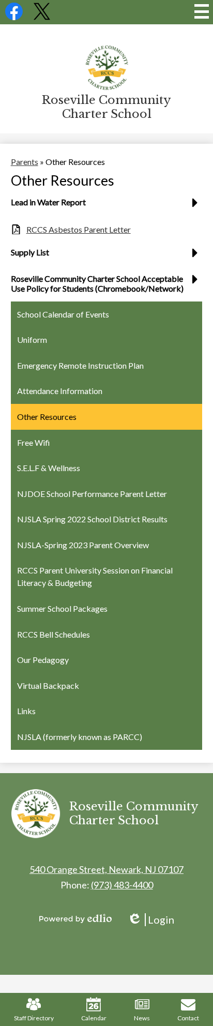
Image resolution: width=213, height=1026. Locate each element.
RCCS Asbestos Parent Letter (78, 229)
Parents (24, 162)
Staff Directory (34, 1018)
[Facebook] (14, 17)
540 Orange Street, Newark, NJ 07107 (106, 869)
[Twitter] (42, 17)
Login (150, 919)
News (142, 1018)
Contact (188, 1018)
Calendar (93, 1018)
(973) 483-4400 (122, 885)
